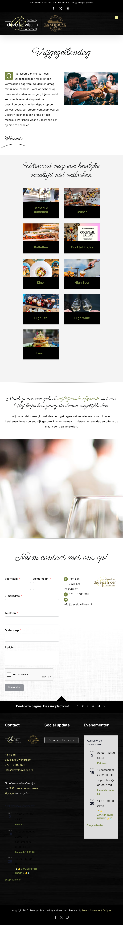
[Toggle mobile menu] (116, 17)
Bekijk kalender (13, 879)
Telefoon (10, 613)
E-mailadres (12, 595)
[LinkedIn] (88, 706)
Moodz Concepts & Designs (96, 910)
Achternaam (40, 578)
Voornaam (11, 578)
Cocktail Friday (82, 247)
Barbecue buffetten (41, 210)
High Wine (82, 318)
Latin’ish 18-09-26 (25, 852)
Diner (41, 283)
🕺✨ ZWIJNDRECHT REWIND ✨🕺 (105, 814)
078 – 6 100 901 (79, 594)
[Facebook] (77, 706)
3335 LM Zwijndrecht (18, 759)
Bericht (9, 647)
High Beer (82, 283)
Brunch (82, 212)
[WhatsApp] (93, 706)
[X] (82, 706)
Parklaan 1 (75, 578)
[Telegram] (99, 706)
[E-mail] (104, 706)
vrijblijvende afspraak (78, 399)
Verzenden (14, 687)
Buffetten (41, 247)
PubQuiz (19, 824)
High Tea (40, 318)
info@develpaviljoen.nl (82, 2)
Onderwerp (12, 630)
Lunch (41, 353)
